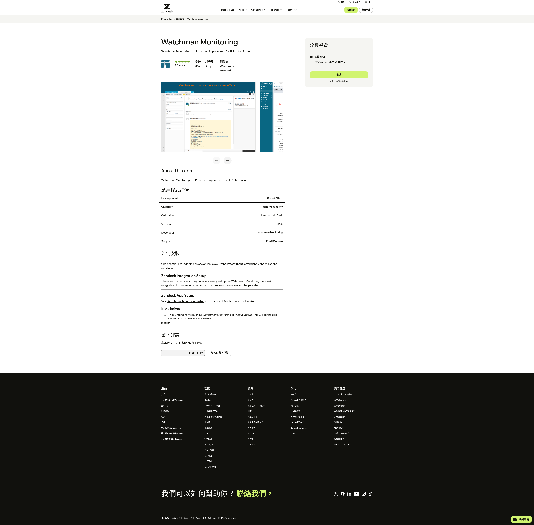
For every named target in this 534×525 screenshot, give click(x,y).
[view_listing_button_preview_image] (208, 117)
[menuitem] (368, 2)
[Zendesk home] (168, 8)
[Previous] (216, 160)
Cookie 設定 (201, 518)
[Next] (228, 160)
